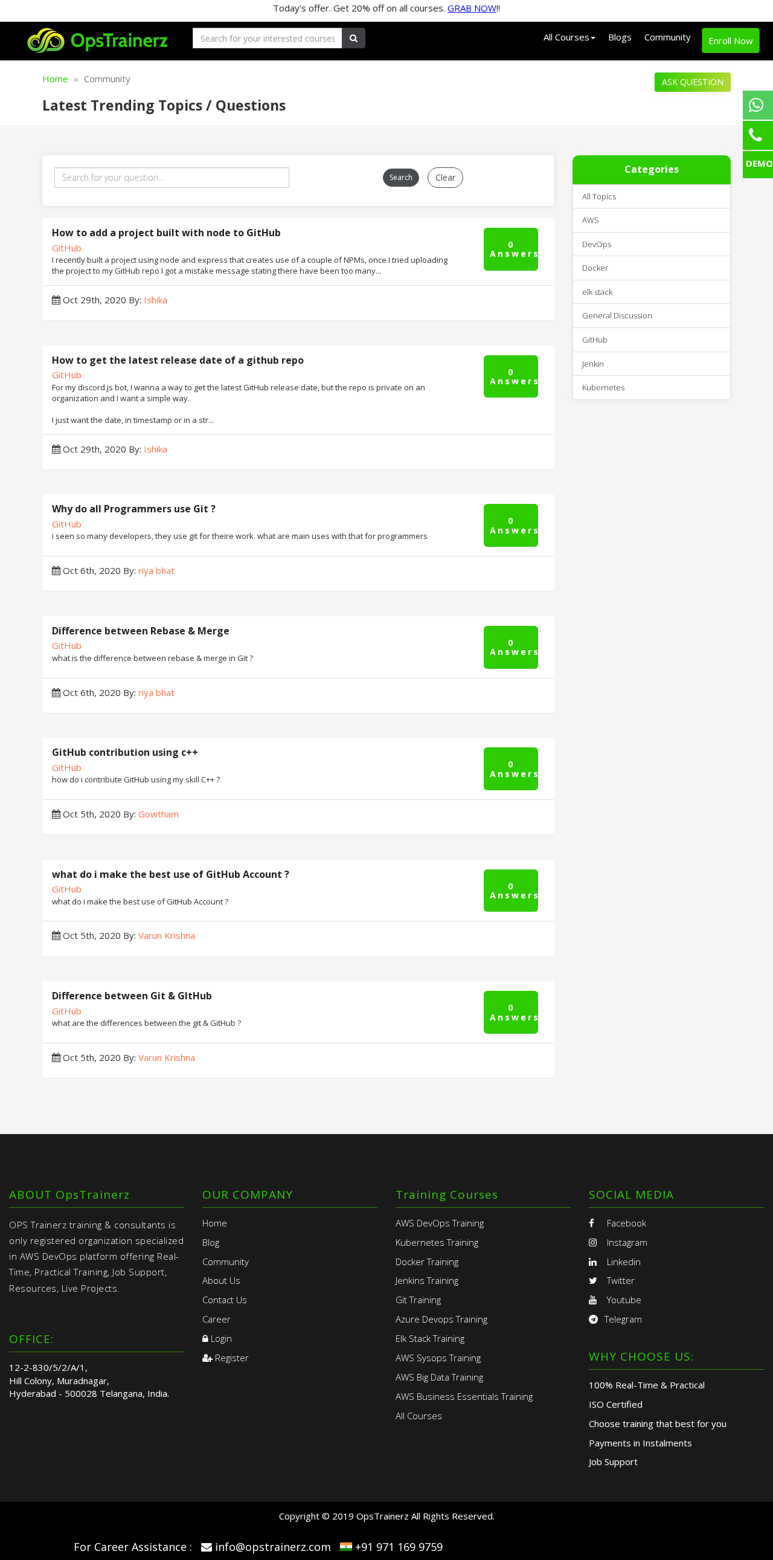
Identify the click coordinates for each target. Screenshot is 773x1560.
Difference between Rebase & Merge (140, 630)
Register (231, 1358)
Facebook (625, 1223)
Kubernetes (603, 387)
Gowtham (158, 814)
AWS (590, 219)
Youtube (623, 1300)
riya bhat (156, 570)
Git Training (418, 1300)
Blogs (620, 37)
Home (55, 79)
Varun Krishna (166, 935)
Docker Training (427, 1261)
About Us (221, 1280)
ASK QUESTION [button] (692, 82)
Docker (595, 267)
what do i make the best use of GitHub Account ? (170, 874)
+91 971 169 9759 (399, 1546)
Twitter (620, 1280)
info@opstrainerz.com (273, 1546)
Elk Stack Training (430, 1338)
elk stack (597, 291)
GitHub (67, 248)
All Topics (599, 196)
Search (401, 177)
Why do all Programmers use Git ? (134, 508)
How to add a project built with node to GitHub (166, 232)
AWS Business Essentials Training (464, 1396)
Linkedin (623, 1261)
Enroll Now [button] (730, 40)
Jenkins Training (427, 1280)
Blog (210, 1242)
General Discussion (617, 315)
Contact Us (224, 1300)
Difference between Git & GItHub (132, 995)
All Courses (419, 1416)
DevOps (596, 244)
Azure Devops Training (441, 1319)
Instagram (626, 1242)
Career (216, 1319)
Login (220, 1338)
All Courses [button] (566, 37)
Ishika (155, 300)
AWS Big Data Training (439, 1377)
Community (667, 37)
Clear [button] (445, 177)
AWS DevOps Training (440, 1223)
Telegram (623, 1319)
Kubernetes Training (437, 1242)
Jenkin (593, 363)
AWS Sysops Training (438, 1358)
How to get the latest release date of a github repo (178, 360)
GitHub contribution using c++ (125, 752)
